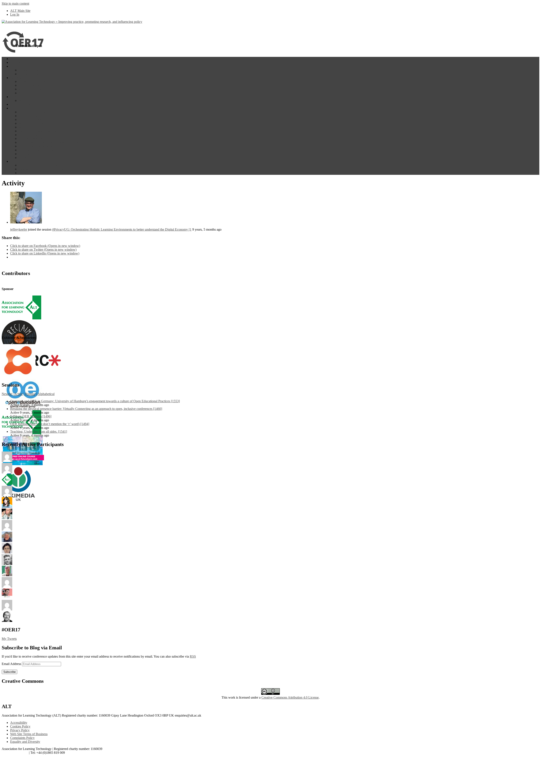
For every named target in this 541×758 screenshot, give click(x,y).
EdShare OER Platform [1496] (30, 416)
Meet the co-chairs (31, 123)
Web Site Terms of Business (29, 734)
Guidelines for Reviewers (36, 146)
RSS (193, 656)
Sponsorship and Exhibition (37, 135)
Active (18, 394)
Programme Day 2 (31, 74)
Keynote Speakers (31, 116)
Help (13, 161)
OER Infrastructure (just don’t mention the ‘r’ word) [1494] (49, 424)
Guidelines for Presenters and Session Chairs (48, 142)
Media (23, 100)
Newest (7, 394)
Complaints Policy (22, 738)
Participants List (29, 85)
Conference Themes (32, 112)
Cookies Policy (20, 726)
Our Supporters (20, 104)
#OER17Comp (29, 93)
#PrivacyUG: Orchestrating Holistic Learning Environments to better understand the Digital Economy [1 (121, 229)
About (14, 108)
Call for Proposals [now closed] (40, 131)
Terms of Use (28, 157)
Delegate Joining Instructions (38, 165)
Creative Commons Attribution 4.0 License (290, 697)
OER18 (15, 62)
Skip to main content (15, 3)
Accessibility (18, 722)
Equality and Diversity (25, 741)
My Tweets (9, 638)
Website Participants (32, 81)
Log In (14, 14)
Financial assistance (32, 138)
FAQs (23, 173)
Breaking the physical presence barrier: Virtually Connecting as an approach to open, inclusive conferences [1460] (86, 408)
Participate (17, 77)
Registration (27, 154)
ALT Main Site (20, 10)
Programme (18, 66)
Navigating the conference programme (44, 169)
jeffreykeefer (18, 229)
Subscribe (9, 671)
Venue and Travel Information (39, 150)
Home (14, 58)
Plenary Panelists (30, 119)
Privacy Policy (20, 730)
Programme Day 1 (31, 70)
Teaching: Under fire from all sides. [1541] (38, 431)
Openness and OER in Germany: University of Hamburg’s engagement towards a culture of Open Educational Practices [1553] (95, 401)
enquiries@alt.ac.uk (15, 752)
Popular (30, 394)
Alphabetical (46, 394)
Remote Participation (32, 89)
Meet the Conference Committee (40, 127)
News (14, 97)
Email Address (12, 664)
